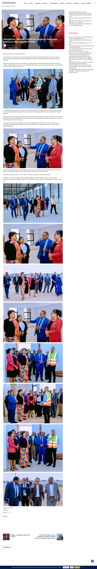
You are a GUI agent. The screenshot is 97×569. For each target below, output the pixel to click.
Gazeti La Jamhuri (86, 3)
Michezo (62, 3)
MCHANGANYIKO (54, 3)
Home (25, 3)
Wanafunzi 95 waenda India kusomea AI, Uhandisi (80, 57)
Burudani (69, 3)
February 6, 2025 (7, 36)
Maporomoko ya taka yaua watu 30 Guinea (79, 51)
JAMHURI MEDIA (9, 3)
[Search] (95, 3)
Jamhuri (9, 45)
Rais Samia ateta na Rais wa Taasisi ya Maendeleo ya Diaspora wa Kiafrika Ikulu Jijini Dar (80, 12)
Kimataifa (38, 3)
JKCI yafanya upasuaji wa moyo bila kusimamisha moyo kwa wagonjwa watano (80, 49)
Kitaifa (30, 3)
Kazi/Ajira (76, 3)
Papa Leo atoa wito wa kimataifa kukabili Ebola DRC (80, 53)
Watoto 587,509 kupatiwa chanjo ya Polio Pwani (80, 65)
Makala (45, 3)
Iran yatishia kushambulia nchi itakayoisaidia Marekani (81, 69)
